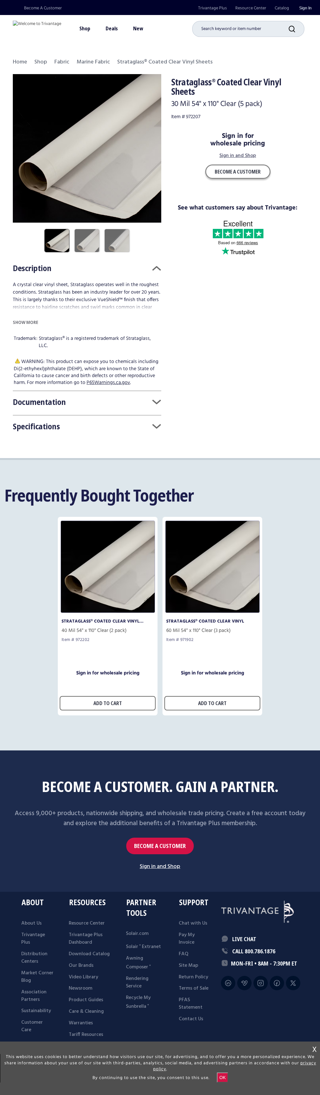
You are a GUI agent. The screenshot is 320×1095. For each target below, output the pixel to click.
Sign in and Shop (237, 156)
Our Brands (81, 965)
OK (222, 1077)
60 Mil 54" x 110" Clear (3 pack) (198, 630)
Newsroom (80, 988)
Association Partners (34, 996)
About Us (31, 923)
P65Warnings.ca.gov (108, 382)
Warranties (81, 1023)
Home (20, 62)
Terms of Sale (193, 988)
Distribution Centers (34, 958)
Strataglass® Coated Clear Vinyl (205, 621)
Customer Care (32, 1026)
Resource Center (250, 8)
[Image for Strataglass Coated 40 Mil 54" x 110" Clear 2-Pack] (108, 611)
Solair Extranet (143, 947)
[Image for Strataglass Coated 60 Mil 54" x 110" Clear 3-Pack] (212, 611)
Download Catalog (89, 954)
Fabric (61, 62)
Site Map (188, 965)
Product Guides (86, 1000)
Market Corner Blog (37, 977)
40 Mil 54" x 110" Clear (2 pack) (94, 630)
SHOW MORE (25, 322)
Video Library (83, 977)
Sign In (305, 8)
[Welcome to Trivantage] (37, 27)
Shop (40, 62)
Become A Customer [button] (238, 171)
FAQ (183, 954)
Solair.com (137, 934)
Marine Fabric (93, 62)
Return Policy (193, 977)
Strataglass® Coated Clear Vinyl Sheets (100, 621)
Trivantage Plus (212, 8)
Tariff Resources (86, 1035)
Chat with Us (193, 923)
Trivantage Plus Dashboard (85, 938)
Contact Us (191, 1019)
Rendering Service (137, 982)
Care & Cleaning (86, 1011)
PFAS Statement (190, 1004)
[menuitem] (212, 8)
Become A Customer (43, 8)
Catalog (282, 8)
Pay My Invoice (187, 938)
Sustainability (36, 1011)
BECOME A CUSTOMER (160, 846)
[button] (296, 29)
